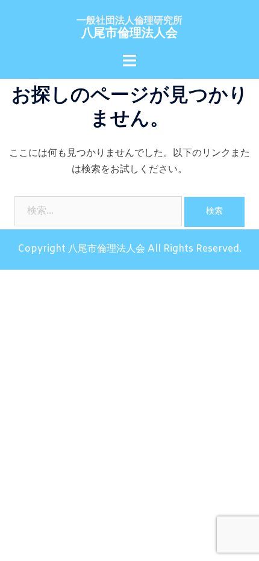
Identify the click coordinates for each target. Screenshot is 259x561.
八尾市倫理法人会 (129, 33)
